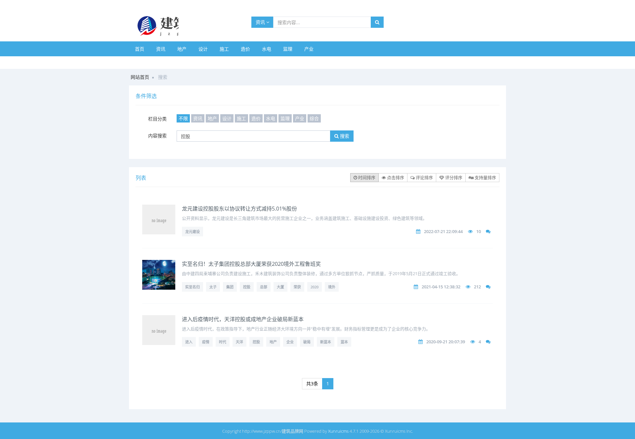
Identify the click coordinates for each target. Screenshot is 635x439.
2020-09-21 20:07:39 (445, 342)
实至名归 (192, 286)
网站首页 (140, 77)
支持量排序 (485, 177)
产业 (309, 49)
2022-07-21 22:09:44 (443, 231)
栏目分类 (157, 119)
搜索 (344, 136)
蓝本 (344, 341)
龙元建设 (192, 231)
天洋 (239, 341)
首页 (139, 49)
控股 (246, 286)
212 (477, 287)
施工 (224, 49)
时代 (222, 341)
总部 (263, 286)
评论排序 (424, 177)
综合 (314, 118)
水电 (266, 49)
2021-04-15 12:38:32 (441, 287)
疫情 (205, 341)
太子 (213, 286)
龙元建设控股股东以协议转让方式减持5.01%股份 (239, 208)
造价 (245, 49)
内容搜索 (157, 135)
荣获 (297, 286)
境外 (331, 286)
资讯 (261, 22)
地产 (182, 49)
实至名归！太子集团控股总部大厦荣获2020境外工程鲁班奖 (251, 264)
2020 (314, 286)
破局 (307, 341)
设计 (203, 49)
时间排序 (366, 177)
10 (478, 231)
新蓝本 (325, 341)
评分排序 (453, 177)
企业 (290, 341)
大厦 (280, 286)
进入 (188, 341)
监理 (287, 49)
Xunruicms (338, 431)
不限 (183, 118)
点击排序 (395, 177)
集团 (229, 286)
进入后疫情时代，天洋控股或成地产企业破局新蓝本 (243, 319)
